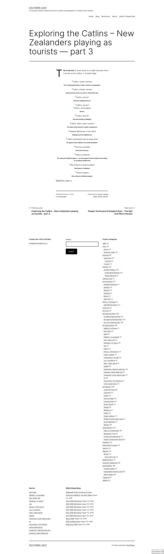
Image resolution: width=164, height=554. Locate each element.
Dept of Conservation (111, 431)
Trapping (105, 477)
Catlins (100, 194)
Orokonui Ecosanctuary (112, 436)
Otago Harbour (109, 416)
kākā (105, 334)
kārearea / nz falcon (111, 343)
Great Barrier (108, 404)
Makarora (107, 410)
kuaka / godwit (109, 355)
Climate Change (109, 270)
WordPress (131, 545)
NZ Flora (105, 311)
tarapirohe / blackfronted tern (114, 369)
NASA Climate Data (127, 16)
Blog (97, 16)
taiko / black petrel (110, 363)
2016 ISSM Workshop (73, 507)
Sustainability (107, 466)
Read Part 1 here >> (64, 181)
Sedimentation (107, 460)
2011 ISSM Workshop (73, 516)
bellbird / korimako (110, 328)
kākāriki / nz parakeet (111, 337)
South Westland (109, 422)
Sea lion (105, 196)
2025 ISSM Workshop (73, 501)
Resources (105, 16)
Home (91, 16)
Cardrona (107, 393)
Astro (104, 246)
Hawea (106, 407)
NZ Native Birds (108, 325)
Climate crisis (107, 279)
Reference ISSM (71, 524)
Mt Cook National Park (112, 322)
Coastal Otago (109, 401)
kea (105, 346)
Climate (105, 267)
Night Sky (107, 299)
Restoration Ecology (109, 445)
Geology (107, 287)
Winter (106, 454)
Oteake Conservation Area (113, 419)
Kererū (100, 196)
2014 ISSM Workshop (73, 510)
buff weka (107, 331)
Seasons (105, 451)
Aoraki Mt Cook (109, 390)
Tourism (106, 264)
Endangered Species (112, 273)
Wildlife (105, 480)
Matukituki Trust (109, 434)
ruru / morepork (109, 360)
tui (104, 378)
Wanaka (106, 425)
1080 (104, 243)
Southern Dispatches (110, 463)
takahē (106, 366)
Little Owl (105, 308)
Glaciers (106, 290)
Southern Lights (109, 252)
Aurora (106, 249)
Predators (106, 442)
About (114, 16)
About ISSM (70, 519)
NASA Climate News (73, 488)
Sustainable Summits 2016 (113, 471)
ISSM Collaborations (73, 521)
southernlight (62, 196)
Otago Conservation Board (113, 439)
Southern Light (38, 8)
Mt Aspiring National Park (113, 319)
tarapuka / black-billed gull (113, 372)
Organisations (107, 428)
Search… (69, 239)
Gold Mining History (111, 305)
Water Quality (108, 474)
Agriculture (107, 258)
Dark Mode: (156, 552)
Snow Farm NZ (110, 457)
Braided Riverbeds (110, 284)
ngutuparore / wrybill (111, 357)
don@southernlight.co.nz (38, 243)
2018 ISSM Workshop (73, 504)
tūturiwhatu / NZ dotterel (113, 381)
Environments (107, 281)
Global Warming (110, 276)
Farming (108, 261)
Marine (106, 296)
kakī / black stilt (109, 340)
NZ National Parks (109, 314)
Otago (106, 413)
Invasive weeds (109, 469)
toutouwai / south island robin (114, 375)
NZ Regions (106, 387)
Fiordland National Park (112, 317)
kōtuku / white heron (111, 352)
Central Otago (109, 398)
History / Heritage (108, 302)
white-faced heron (110, 384)
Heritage (107, 293)
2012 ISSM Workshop (73, 513)
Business (105, 255)
